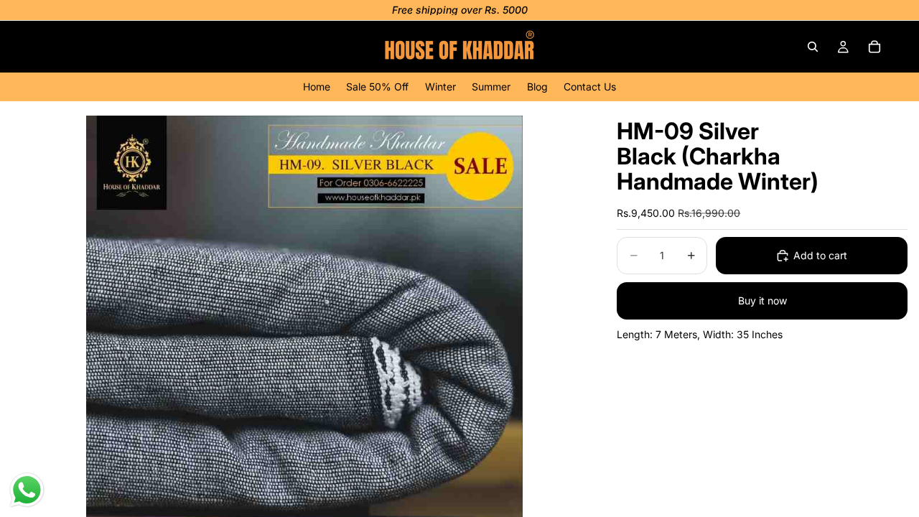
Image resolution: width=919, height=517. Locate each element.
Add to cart (820, 255)
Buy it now (762, 300)
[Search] (813, 46)
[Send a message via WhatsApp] (27, 490)
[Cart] (874, 46)
